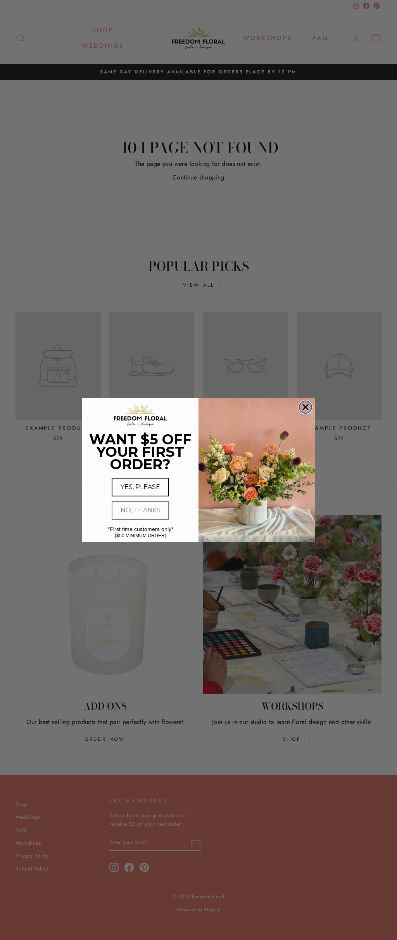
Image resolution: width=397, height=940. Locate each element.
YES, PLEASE (140, 487)
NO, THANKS (141, 510)
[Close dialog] (305, 407)
